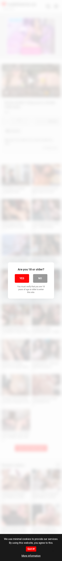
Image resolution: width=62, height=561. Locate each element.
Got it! (31, 548)
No (40, 278)
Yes (22, 278)
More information (31, 555)
